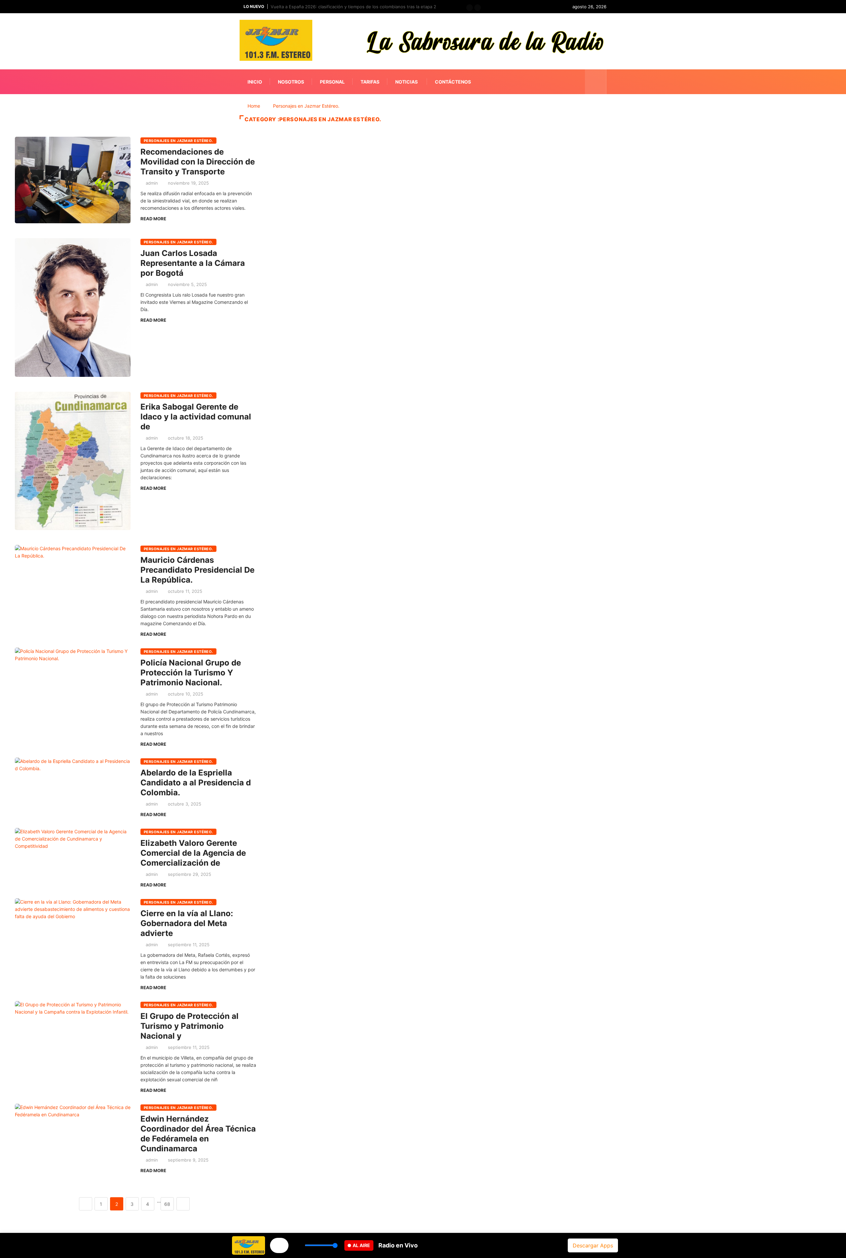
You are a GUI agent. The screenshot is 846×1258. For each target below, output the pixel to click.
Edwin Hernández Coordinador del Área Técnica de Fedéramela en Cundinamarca (198, 1133)
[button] (469, 7)
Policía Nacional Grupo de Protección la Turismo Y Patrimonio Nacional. (190, 672)
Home (254, 106)
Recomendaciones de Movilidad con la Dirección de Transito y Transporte (197, 161)
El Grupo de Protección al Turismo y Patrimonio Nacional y (189, 1026)
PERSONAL (332, 82)
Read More (153, 218)
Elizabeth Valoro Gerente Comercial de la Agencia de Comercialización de (193, 853)
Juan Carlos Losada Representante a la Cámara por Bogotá (192, 263)
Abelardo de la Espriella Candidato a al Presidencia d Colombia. (195, 782)
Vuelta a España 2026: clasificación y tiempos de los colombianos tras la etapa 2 (353, 6)
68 (167, 1204)
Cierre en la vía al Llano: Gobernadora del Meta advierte (186, 923)
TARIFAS (370, 82)
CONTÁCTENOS (453, 82)
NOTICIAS (406, 82)
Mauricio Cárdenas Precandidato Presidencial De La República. (197, 570)
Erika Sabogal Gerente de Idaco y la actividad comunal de (195, 416)
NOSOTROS (291, 82)
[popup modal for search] (595, 81)
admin (152, 183)
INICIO (255, 82)
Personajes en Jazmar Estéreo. (306, 106)
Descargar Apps (593, 1245)
